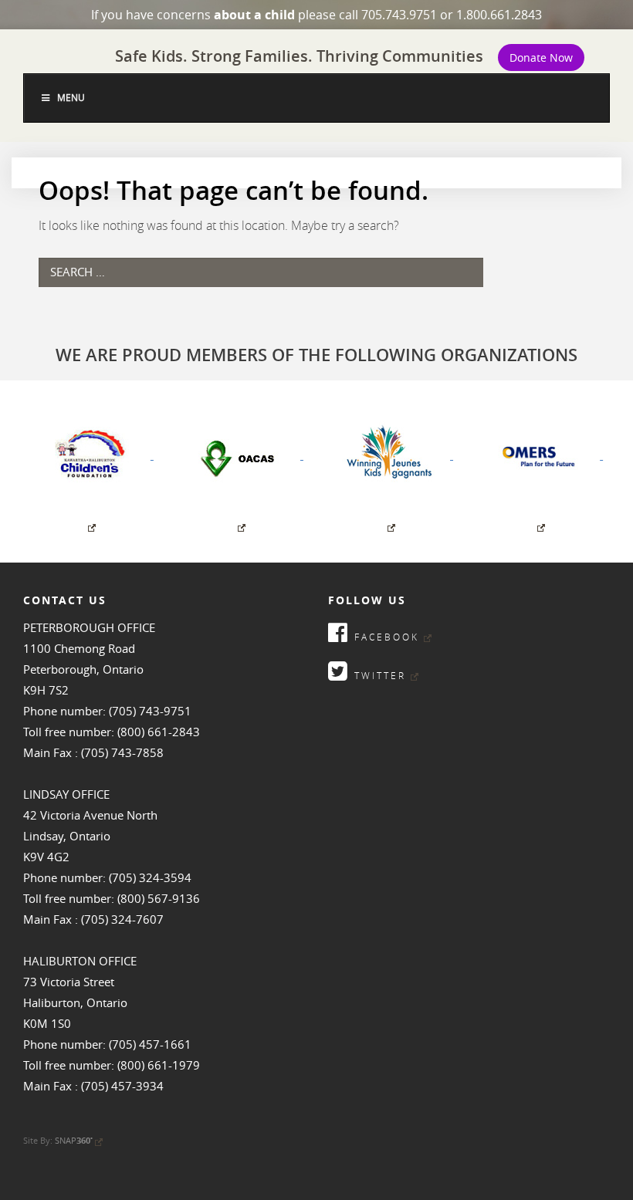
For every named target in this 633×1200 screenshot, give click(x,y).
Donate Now (541, 57)
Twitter (378, 675)
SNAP (74, 1140)
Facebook (384, 636)
